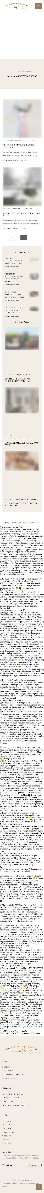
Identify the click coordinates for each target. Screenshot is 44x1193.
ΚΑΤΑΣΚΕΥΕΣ (8, 1101)
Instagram (7, 1125)
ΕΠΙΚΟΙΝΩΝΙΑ (8, 1071)
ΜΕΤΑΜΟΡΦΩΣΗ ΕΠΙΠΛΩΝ (14, 1105)
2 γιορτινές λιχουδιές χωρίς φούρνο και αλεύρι (14, 294)
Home (14, 71)
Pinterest (7, 1129)
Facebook (7, 1121)
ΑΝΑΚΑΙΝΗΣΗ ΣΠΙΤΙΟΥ (12, 1094)
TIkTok (5, 1140)
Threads (6, 1136)
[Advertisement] (22, 35)
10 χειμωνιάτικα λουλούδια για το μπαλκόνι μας (13, 310)
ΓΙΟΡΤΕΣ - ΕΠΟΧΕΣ (10, 1098)
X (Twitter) (8, 1132)
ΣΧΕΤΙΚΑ (6, 1067)
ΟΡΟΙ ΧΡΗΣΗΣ (8, 1078)
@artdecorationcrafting (26, 522)
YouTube (6, 1143)
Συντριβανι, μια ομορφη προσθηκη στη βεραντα (18, 380)
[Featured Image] (22, 137)
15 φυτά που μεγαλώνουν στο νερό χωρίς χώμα (13, 261)
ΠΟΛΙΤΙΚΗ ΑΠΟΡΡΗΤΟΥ (12, 1074)
